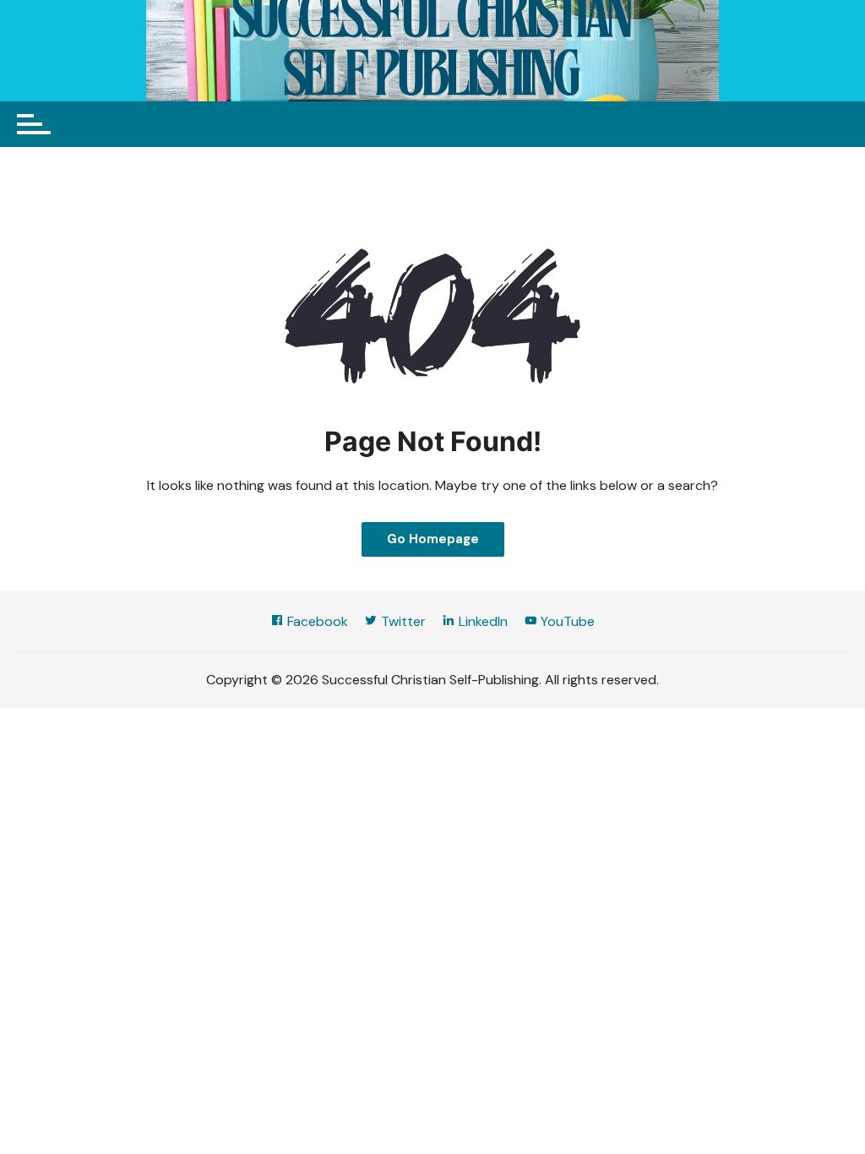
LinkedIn (481, 621)
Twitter (402, 621)
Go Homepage (433, 539)
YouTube (566, 621)
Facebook (316, 621)
